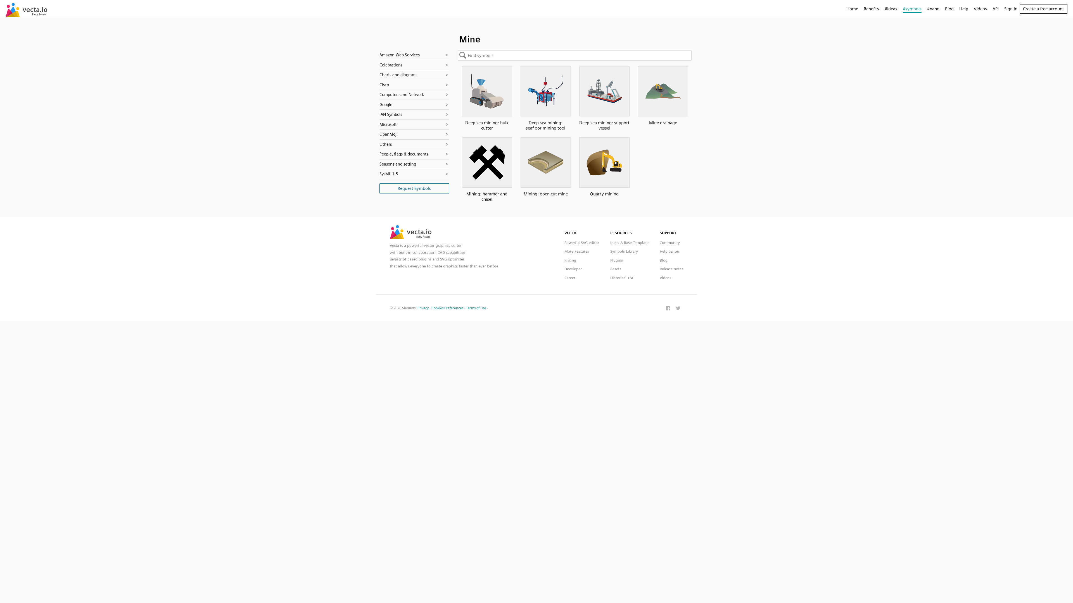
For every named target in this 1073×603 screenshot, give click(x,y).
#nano (933, 8)
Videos (980, 8)
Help (963, 8)
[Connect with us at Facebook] (668, 308)
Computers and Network (401, 94)
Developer (573, 269)
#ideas (891, 8)
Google (385, 104)
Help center (669, 251)
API (996, 8)
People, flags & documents (403, 154)
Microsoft (388, 124)
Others (385, 144)
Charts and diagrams (398, 74)
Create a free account (1043, 8)
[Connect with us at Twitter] (678, 308)
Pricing (570, 260)
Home (852, 8)
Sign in (1010, 8)
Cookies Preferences (447, 308)
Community (670, 242)
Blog (949, 8)
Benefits (871, 8)
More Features (576, 251)
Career (569, 278)
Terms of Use (476, 308)
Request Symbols (414, 188)
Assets (615, 269)
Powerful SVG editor (581, 242)
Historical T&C (622, 278)
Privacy (423, 308)
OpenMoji (388, 134)
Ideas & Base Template (629, 242)
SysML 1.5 (388, 173)
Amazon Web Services (399, 55)
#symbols (912, 8)
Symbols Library (624, 251)
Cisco (384, 84)
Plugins (616, 260)
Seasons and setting (397, 164)
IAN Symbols (390, 114)
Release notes (671, 269)
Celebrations (390, 65)
